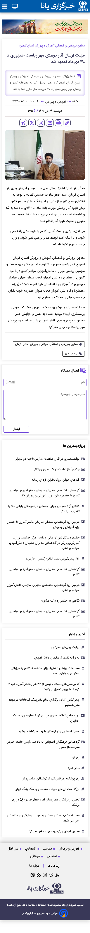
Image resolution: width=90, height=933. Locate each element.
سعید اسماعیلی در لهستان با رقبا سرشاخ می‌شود (49, 731)
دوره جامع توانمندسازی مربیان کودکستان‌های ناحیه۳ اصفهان (46, 718)
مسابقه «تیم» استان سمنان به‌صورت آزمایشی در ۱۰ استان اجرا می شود (43, 818)
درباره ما (34, 865)
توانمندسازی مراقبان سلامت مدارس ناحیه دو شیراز (48, 459)
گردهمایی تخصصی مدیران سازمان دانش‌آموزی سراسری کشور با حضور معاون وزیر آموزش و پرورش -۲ (44, 493)
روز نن (76, 757)
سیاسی (47, 848)
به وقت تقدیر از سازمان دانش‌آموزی (57, 657)
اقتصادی (31, 848)
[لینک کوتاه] (67, 122)
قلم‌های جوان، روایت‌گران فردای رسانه (56, 480)
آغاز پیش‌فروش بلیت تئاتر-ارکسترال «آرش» (53, 558)
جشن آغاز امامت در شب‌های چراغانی (56, 469)
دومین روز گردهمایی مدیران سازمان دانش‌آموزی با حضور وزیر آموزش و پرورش (43, 524)
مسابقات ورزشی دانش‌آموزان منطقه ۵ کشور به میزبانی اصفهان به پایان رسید (45, 671)
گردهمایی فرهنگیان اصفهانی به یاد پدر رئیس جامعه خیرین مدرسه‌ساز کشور (43, 744)
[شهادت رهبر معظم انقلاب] (45, 26)
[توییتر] (32, 122)
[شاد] (38, 875)
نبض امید (74, 768)
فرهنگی (35, 856)
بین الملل (13, 848)
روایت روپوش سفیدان (65, 647)
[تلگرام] (23, 123)
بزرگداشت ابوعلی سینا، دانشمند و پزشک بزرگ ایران (47, 789)
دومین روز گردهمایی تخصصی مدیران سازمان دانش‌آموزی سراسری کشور (43, 587)
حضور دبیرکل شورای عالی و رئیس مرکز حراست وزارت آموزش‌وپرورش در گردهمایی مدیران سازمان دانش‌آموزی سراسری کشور (44, 543)
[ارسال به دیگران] (50, 123)
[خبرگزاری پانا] (64, 6)
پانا (63, 905)
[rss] (57, 875)
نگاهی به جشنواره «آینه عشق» (60, 601)
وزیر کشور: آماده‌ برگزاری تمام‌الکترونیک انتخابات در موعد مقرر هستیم (44, 702)
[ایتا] (32, 875)
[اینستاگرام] (41, 123)
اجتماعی (52, 856)
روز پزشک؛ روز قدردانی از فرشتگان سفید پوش (51, 778)
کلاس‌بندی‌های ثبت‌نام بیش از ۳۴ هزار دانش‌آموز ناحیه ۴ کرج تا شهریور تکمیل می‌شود (44, 687)
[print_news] (58, 122)
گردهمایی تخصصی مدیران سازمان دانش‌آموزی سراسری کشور (44, 572)
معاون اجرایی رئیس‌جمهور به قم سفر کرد (54, 831)
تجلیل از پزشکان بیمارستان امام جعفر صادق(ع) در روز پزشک (46, 802)
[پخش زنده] (15, 6)
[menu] (4, 6)
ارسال (16, 429)
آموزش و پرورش (69, 848)
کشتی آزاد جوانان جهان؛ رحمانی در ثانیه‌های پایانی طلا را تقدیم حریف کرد (44, 509)
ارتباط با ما (54, 865)
